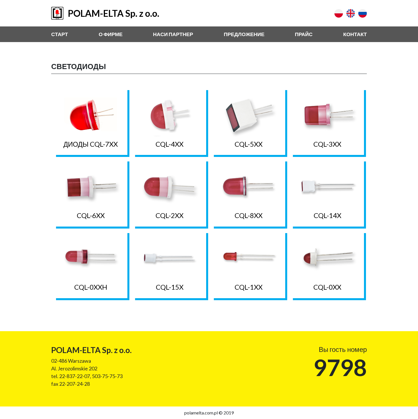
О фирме (111, 34)
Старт (59, 34)
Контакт (355, 34)
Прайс (304, 34)
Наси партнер (173, 34)
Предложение (244, 34)
